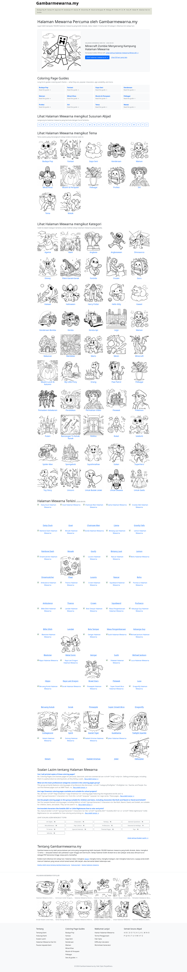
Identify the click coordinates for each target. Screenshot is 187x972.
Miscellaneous (51, 825)
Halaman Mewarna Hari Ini (46, 942)
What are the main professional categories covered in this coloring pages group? (68, 783)
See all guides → (71, 958)
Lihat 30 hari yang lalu (119, 57)
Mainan (76, 10)
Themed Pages (107, 829)
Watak (134, 10)
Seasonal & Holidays (135, 825)
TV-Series (50, 829)
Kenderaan (67, 10)
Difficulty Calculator (102, 942)
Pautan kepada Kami (43, 945)
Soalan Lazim (41, 939)
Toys (135, 829)
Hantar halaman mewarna (90, 865)
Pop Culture (79, 825)
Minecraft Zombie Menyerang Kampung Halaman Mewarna (110, 47)
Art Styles (50, 822)
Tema (128, 10)
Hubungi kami (75, 865)
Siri (122, 10)
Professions (107, 825)
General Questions (135, 822)
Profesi (116, 10)
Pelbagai (109, 10)
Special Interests (79, 829)
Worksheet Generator (103, 945)
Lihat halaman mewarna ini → (97, 57)
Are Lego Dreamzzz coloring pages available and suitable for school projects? (67, 791)
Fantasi (49, 10)
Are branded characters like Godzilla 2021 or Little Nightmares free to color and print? (70, 808)
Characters (79, 822)
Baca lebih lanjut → (91, 779)
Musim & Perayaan (97, 10)
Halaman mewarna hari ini (95, 43)
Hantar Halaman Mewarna (104, 933)
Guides (39, 12)
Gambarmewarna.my (57, 3)
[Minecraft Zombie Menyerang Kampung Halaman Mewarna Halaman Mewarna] (61, 50)
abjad (87, 859)
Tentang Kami (41, 933)
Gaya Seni (58, 10)
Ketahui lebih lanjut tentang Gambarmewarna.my (53, 865)
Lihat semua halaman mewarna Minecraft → (122, 53)
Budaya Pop (41, 10)
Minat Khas (85, 10)
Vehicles (51, 833)
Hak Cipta (98, 939)
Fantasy (107, 822)
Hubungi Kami (41, 936)
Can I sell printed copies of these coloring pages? (56, 774)
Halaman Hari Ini (144, 10)
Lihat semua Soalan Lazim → (137, 838)
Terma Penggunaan (102, 936)
